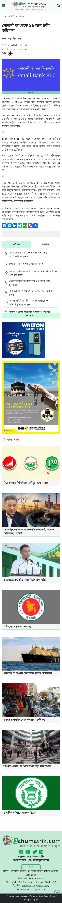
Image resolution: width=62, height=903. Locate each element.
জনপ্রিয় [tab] (45, 244)
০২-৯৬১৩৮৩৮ (36, 878)
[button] (3, 6)
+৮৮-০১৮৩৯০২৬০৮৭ (45, 882)
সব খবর (30, 315)
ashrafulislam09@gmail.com (35, 885)
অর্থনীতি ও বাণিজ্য (15, 16)
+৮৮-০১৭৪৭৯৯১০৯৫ (22, 882)
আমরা (31, 866)
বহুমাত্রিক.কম (21, 896)
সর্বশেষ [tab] (16, 244)
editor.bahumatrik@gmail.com (31, 889)
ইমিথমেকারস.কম (31, 900)
